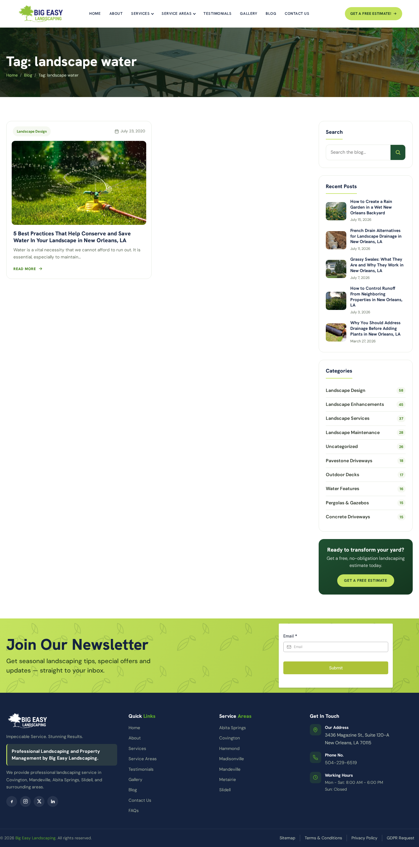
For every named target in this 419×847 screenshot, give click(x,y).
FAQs (134, 810)
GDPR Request (400, 837)
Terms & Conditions (323, 837)
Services (140, 13)
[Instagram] (25, 801)
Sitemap (287, 837)
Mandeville (230, 769)
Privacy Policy (364, 837)
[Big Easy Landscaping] (41, 13)
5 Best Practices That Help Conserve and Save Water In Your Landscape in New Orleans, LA (72, 237)
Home (95, 13)
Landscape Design (32, 131)
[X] (39, 801)
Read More (24, 268)
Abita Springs (232, 728)
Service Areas (177, 13)
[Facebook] (11, 801)
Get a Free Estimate (365, 580)
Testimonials (217, 13)
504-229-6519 (341, 763)
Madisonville (231, 759)
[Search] (397, 152)
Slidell (225, 790)
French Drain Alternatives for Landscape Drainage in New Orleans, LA (376, 236)
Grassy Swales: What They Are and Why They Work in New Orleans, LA (377, 265)
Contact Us (297, 13)
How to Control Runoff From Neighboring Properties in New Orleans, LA (376, 297)
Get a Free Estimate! (370, 13)
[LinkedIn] (52, 801)
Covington (229, 738)
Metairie (227, 779)
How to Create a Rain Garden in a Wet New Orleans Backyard (371, 207)
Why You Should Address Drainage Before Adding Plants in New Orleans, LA (375, 328)
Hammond (229, 748)
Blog (271, 13)
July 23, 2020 (133, 131)
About (116, 13)
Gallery (248, 13)
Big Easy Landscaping (35, 837)
